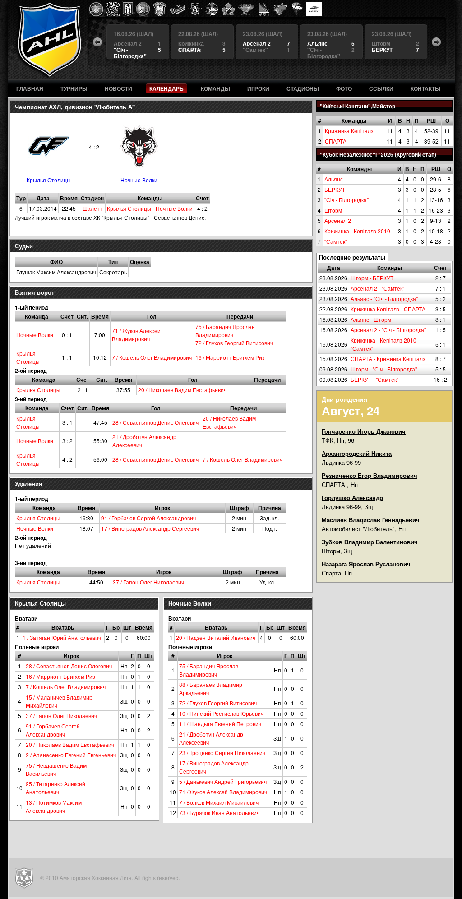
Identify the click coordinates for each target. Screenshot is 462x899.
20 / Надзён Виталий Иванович (215, 637)
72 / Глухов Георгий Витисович (234, 343)
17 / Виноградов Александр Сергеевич (150, 528)
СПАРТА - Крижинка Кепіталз (388, 358)
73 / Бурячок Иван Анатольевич (219, 812)
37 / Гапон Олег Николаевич (148, 582)
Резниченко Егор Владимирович (369, 475)
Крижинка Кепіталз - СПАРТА (388, 309)
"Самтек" (335, 241)
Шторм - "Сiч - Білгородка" (384, 369)
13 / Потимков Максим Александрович (54, 806)
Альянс (333, 179)
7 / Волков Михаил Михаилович (219, 802)
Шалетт (92, 208)
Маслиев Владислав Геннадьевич (371, 519)
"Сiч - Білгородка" (346, 200)
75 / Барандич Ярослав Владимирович (224, 330)
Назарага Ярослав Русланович (366, 564)
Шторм (333, 210)
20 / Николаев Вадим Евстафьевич (182, 390)
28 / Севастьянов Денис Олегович (155, 422)
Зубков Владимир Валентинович (370, 542)
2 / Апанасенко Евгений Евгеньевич (71, 755)
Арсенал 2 (337, 220)
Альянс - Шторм (371, 319)
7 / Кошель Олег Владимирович (152, 357)
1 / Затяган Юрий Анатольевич (62, 637)
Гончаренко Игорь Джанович (364, 431)
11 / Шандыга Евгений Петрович (220, 724)
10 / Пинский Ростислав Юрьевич (221, 713)
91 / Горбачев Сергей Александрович (148, 518)
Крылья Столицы (49, 180)
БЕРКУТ (334, 189)
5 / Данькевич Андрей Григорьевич (223, 781)
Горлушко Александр (352, 497)
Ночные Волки (138, 180)
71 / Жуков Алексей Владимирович (136, 335)
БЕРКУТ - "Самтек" (374, 379)
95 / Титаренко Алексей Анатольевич (55, 788)
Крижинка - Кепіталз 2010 (357, 231)
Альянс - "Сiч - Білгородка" (384, 298)
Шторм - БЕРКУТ (372, 278)
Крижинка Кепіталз (349, 130)
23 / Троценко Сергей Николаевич (222, 752)
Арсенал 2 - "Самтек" (377, 288)
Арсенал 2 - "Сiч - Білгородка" (388, 330)
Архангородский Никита (357, 453)
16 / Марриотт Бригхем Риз (230, 357)
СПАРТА (335, 141)
